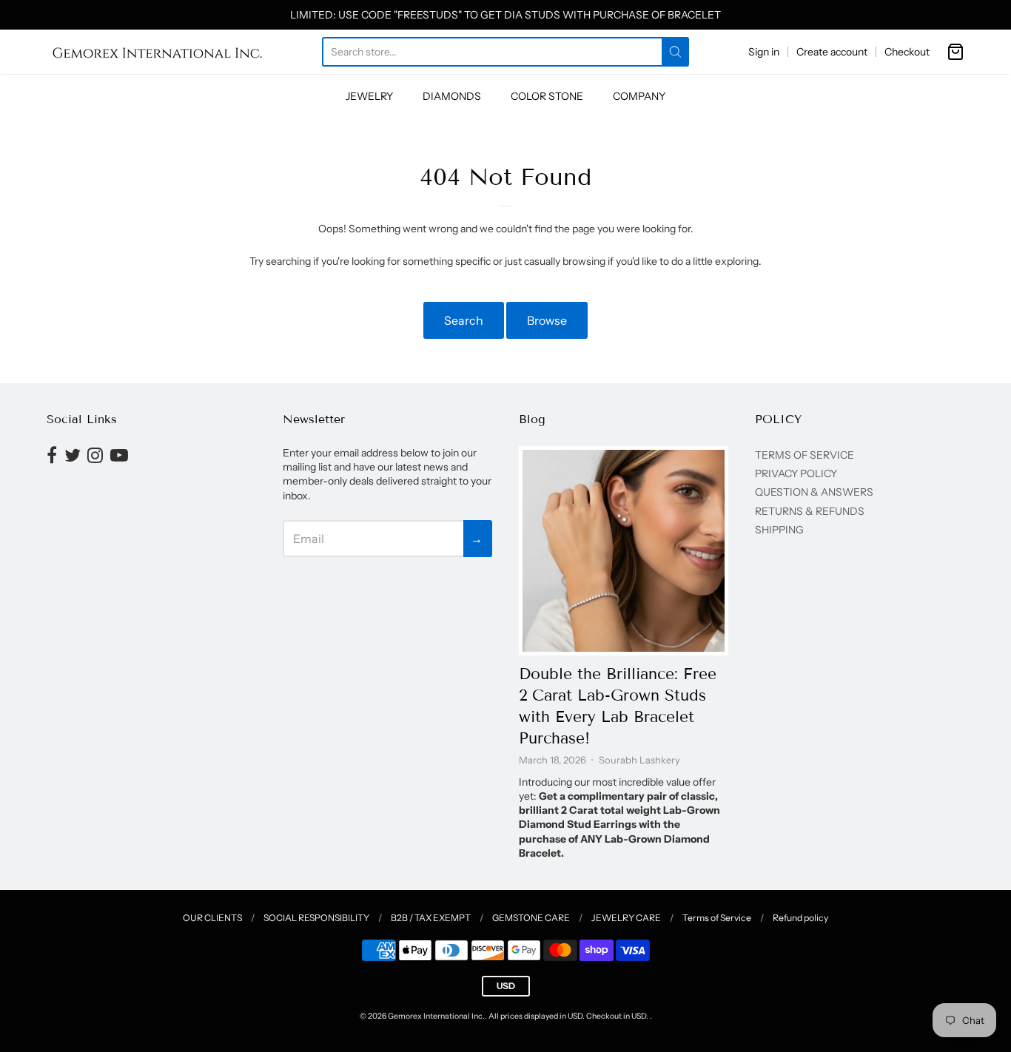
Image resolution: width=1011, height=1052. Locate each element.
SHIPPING (779, 529)
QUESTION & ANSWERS (814, 492)
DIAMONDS (452, 96)
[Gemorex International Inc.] (158, 52)
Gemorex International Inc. (436, 1016)
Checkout (907, 51)
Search (463, 320)
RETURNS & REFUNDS (809, 511)
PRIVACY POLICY (796, 473)
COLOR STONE (547, 96)
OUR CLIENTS (212, 917)
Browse (547, 320)
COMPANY (639, 96)
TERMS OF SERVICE (804, 455)
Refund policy (800, 917)
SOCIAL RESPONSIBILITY (316, 917)
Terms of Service (716, 917)
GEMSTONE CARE (531, 917)
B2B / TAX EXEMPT (431, 917)
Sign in (763, 51)
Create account (831, 51)
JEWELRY (369, 96)
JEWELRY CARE (626, 917)
